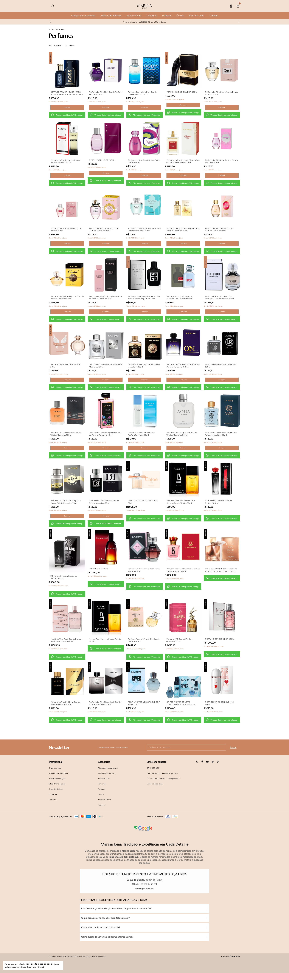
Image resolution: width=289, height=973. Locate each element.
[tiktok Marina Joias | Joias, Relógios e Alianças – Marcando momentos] (212, 762)
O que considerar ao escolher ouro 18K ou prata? (105, 917)
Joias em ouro (134, 15)
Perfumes (151, 15)
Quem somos (55, 768)
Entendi (40, 967)
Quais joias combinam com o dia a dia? (100, 927)
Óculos (180, 15)
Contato (52, 799)
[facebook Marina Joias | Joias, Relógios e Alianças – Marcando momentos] (202, 762)
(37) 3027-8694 (153, 768)
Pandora (213, 15)
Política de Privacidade (58, 773)
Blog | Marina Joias (57, 784)
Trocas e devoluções (57, 778)
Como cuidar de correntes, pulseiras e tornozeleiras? (107, 936)
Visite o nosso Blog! (155, 784)
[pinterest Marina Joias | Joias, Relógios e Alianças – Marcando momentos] (218, 762)
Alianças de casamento (83, 15)
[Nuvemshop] (230, 956)
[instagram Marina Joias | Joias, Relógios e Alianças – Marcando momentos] (197, 762)
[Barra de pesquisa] (52, 6)
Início (51, 29)
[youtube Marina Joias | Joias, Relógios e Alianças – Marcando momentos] (207, 762)
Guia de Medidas (56, 789)
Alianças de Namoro (110, 15)
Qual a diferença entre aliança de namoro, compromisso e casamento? (116, 908)
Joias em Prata (196, 15)
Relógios (166, 15)
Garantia (53, 794)
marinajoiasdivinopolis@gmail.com (162, 773)
